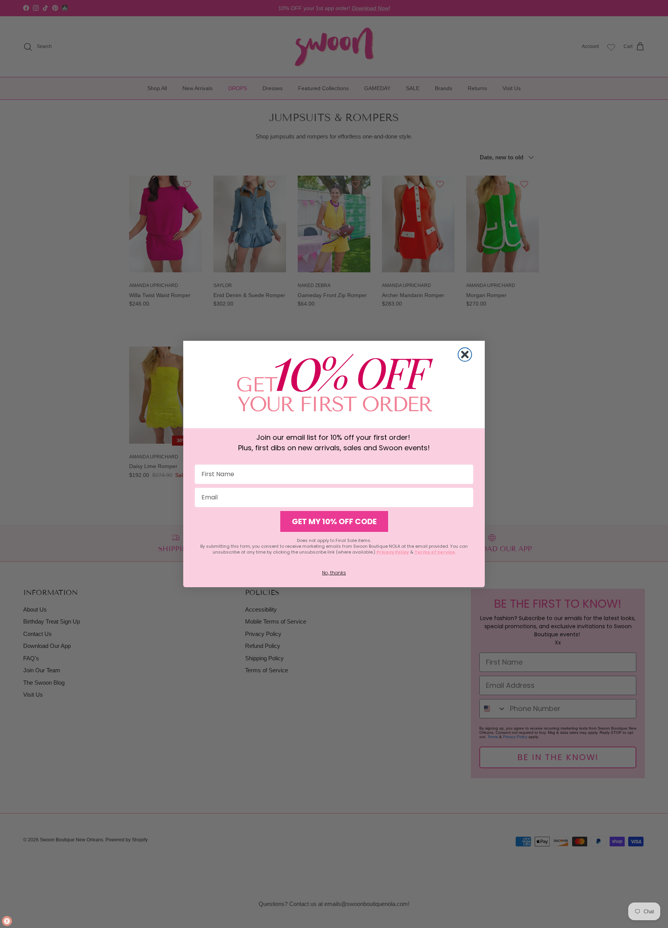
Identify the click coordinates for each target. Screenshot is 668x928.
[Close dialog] (465, 354)
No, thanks (334, 572)
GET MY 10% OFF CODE (334, 521)
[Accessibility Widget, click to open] (7, 921)
